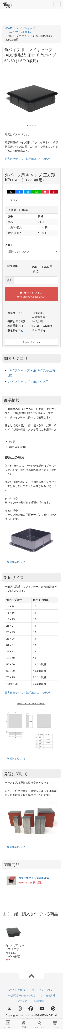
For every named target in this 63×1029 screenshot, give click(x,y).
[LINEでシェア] (36, 192)
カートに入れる (31, 294)
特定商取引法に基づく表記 (21, 995)
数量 (9, 280)
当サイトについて (17, 989)
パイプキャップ (19, 370)
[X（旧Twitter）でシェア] (10, 192)
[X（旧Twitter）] (9, 1008)
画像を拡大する (17, 562)
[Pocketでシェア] (45, 192)
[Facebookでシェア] (19, 192)
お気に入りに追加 (33, 342)
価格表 (18, 210)
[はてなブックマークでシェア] (28, 192)
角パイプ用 (40, 381)
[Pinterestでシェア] (53, 192)
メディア (22, 1000)
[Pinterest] (53, 1008)
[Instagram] (20, 1008)
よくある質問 (48, 995)
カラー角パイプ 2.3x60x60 (33, 878)
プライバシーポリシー (43, 989)
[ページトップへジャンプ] (31, 975)
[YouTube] (42, 1008)
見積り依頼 (39, 1000)
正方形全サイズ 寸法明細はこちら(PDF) (28, 158)
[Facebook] (30, 1008)
